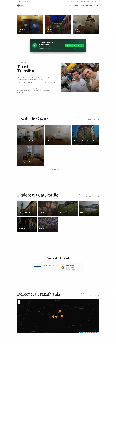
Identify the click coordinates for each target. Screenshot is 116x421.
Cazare (76, 5)
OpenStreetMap (87, 332)
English (87, 1)
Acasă (70, 5)
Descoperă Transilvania (92, 5)
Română (78, 1)
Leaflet (81, 332)
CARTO (97, 332)
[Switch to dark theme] (98, 1)
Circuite (82, 5)
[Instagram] (95, 1)
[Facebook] (93, 1)
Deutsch (83, 1)
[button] (62, 316)
